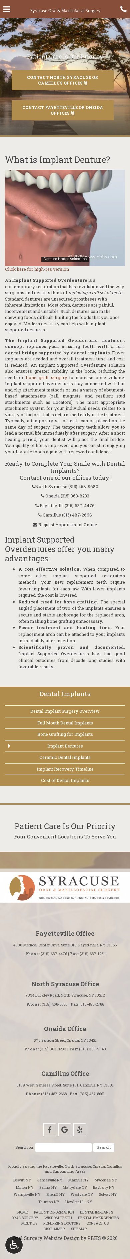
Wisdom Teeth (58, 1217)
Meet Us (29, 1223)
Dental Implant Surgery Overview (65, 711)
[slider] (64, 260)
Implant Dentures (65, 746)
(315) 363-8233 (75, 496)
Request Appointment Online (67, 525)
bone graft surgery (46, 377)
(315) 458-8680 (83, 486)
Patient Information (54, 1212)
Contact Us (97, 1223)
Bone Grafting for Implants (65, 734)
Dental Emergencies (98, 1217)
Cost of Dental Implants (65, 780)
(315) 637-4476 (80, 505)
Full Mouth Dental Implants (65, 723)
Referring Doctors (61, 1223)
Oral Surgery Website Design (46, 1238)
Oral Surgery (24, 1217)
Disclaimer (54, 1228)
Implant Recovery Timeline (65, 769)
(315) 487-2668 (77, 515)
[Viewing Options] (14, 1245)
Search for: (24, 1147)
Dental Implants (65, 693)
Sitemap (79, 1228)
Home (22, 1212)
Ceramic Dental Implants (65, 757)
